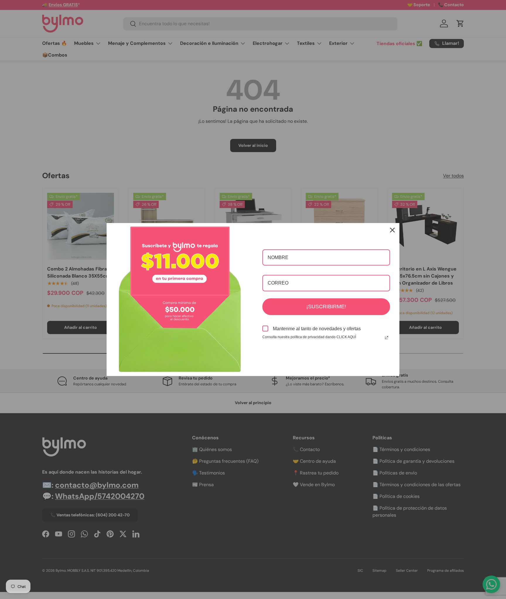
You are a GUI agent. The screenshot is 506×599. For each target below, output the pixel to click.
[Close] (392, 230)
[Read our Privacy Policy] (386, 337)
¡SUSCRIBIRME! (326, 306)
